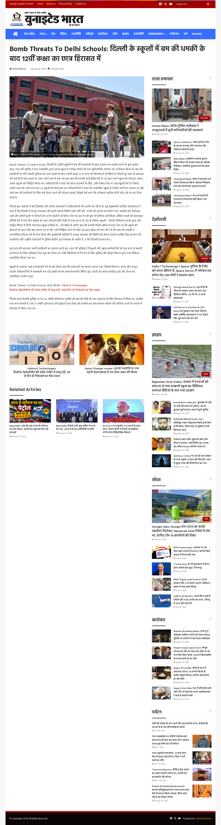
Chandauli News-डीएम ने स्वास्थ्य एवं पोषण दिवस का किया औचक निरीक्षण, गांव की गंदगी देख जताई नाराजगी (192, 182)
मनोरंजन (174, 34)
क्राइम (125, 34)
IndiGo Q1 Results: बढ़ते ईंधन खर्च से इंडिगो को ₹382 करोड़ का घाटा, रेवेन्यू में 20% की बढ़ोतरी (192, 599)
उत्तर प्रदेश (29, 34)
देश (53, 34)
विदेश (63, 34)
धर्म (185, 34)
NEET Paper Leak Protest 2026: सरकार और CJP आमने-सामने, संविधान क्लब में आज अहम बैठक (192, 583)
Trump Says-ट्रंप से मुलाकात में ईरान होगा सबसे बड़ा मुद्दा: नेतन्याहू (191, 566)
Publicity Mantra (204, 819)
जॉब (115, 34)
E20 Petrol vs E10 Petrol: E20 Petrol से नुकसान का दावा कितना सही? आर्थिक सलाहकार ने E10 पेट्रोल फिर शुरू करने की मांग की (191, 313)
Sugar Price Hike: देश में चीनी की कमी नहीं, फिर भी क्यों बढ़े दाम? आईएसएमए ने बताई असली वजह (192, 692)
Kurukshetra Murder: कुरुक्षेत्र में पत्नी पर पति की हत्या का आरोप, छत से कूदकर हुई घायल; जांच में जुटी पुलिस (192, 406)
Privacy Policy (65, 4)
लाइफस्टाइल (155, 34)
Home (40, 4)
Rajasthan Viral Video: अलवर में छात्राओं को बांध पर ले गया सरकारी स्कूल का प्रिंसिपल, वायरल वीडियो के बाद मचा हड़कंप (180, 386)
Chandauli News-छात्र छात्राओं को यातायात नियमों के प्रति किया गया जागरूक (191, 199)
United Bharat (19, 69)
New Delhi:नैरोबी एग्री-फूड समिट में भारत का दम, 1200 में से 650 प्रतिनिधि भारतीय (75, 427)
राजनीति (76, 34)
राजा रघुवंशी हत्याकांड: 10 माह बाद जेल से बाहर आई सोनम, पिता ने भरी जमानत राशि (169, 756)
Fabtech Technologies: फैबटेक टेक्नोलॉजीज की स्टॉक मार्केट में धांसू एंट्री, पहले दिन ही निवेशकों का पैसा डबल (54, 287)
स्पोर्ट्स (89, 34)
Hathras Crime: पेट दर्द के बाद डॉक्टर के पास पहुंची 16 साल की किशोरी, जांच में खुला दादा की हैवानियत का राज (192, 459)
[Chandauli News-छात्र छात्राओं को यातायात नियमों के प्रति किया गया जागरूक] (161, 200)
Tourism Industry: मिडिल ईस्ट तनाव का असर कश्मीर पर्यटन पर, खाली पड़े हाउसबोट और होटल (170, 773)
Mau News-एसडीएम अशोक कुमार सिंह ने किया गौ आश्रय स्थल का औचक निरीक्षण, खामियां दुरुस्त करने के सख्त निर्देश (192, 164)
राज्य (42, 34)
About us (51, 4)
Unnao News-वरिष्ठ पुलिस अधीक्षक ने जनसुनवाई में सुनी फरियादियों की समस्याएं (177, 128)
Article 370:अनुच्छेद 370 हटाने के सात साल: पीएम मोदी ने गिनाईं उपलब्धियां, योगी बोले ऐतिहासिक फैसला (121, 429)
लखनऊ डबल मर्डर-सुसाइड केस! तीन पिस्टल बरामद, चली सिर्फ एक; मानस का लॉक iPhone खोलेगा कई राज (191, 443)
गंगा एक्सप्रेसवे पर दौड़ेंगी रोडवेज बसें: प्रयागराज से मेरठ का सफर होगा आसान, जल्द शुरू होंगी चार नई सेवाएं (171, 740)
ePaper (197, 34)
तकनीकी (139, 34)
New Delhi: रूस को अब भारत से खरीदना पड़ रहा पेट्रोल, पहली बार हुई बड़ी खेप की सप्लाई (29, 429)
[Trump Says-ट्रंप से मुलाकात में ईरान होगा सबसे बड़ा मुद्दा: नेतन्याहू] (161, 568)
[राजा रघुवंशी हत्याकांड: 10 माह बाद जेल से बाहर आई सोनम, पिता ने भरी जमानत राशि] (202, 757)
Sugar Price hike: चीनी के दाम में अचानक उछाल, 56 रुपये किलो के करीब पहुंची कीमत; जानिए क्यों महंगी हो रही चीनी (191, 673)
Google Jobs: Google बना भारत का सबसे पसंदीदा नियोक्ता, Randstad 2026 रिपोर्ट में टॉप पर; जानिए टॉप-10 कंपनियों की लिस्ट (181, 531)
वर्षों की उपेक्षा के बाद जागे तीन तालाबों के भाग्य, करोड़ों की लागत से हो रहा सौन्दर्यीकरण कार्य (180, 725)
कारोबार (103, 34)
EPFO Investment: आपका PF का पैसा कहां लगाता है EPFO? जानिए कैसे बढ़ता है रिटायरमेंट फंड (192, 551)
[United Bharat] (47, 18)
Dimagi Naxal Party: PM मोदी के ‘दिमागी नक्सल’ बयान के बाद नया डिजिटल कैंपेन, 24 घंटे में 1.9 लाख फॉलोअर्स (191, 292)
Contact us (81, 4)
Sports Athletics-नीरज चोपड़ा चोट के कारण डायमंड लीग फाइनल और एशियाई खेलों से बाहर (191, 146)
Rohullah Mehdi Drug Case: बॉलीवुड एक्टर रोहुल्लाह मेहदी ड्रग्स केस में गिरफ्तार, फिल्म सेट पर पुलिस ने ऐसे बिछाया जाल (192, 424)
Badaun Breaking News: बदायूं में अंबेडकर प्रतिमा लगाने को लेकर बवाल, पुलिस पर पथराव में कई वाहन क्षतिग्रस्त (192, 635)
